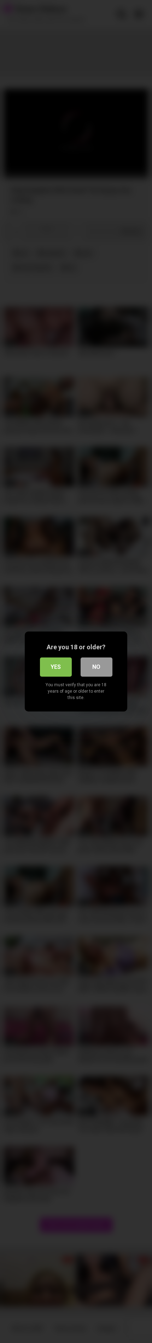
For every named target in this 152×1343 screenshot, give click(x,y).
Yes (56, 667)
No (96, 667)
